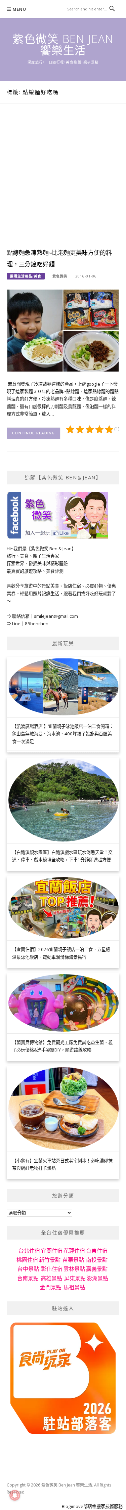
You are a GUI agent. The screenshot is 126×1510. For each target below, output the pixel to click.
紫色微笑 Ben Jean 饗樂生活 (63, 44)
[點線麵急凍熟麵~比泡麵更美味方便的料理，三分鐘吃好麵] (63, 330)
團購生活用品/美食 (25, 276)
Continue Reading (33, 432)
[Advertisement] (63, 183)
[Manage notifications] (14, 1495)
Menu (19, 9)
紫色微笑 (59, 276)
